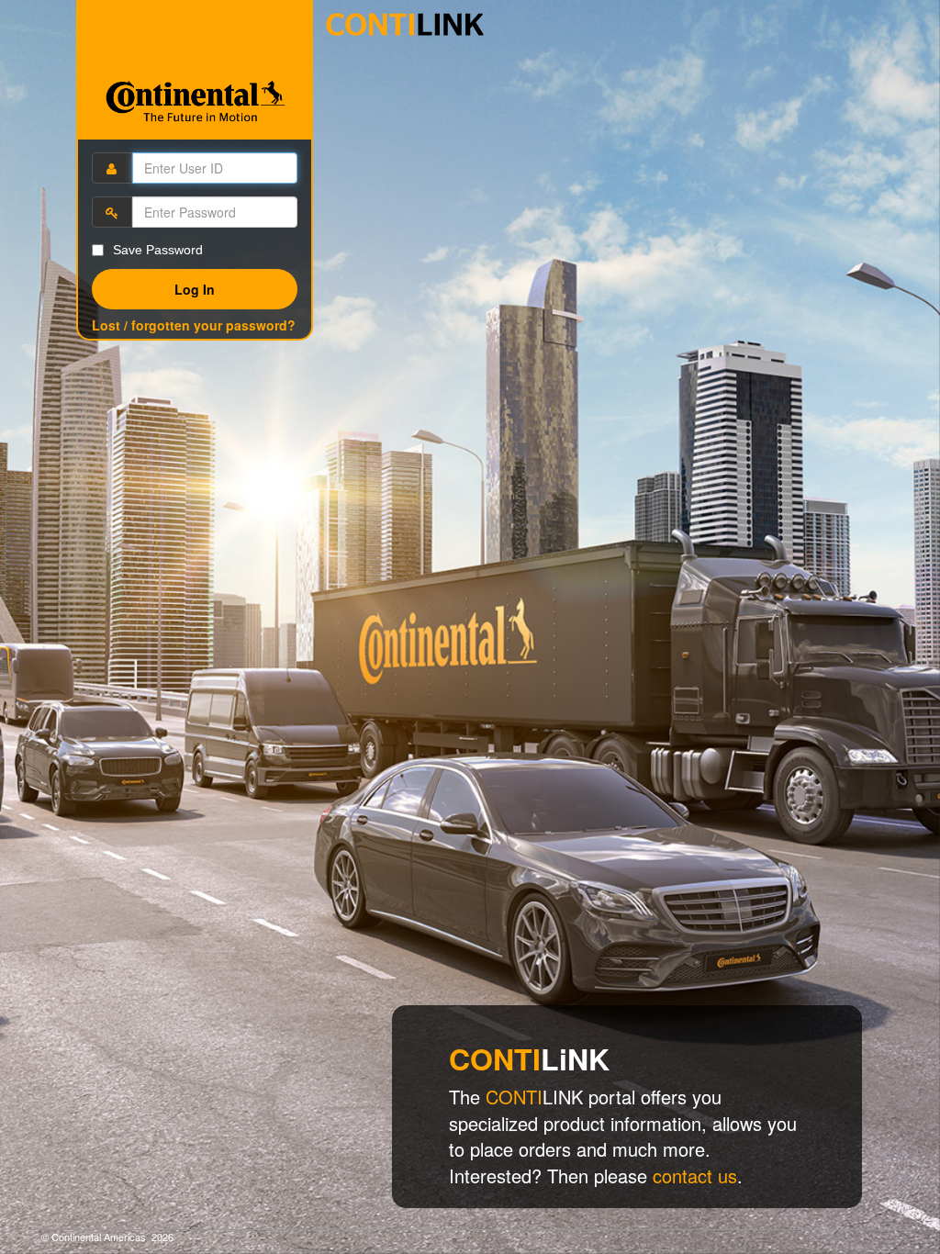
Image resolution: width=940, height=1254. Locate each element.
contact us (695, 1175)
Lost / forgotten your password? (194, 325)
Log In (194, 289)
